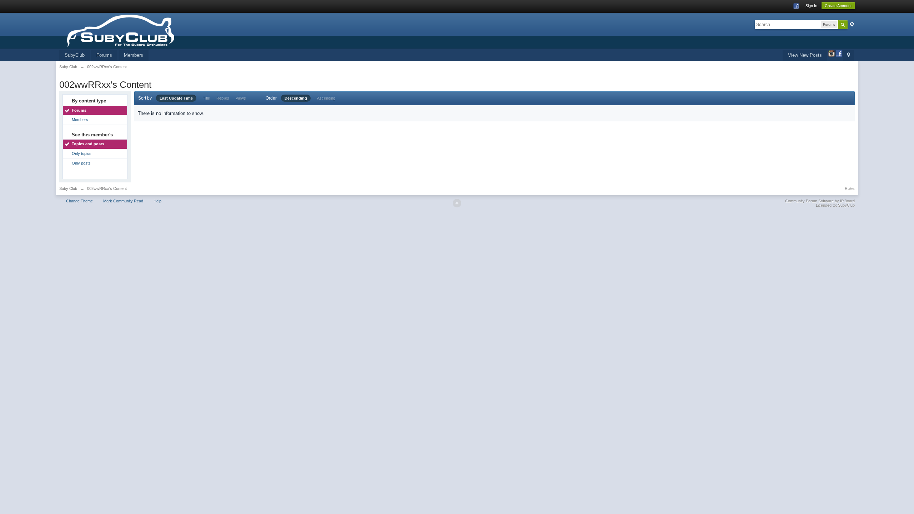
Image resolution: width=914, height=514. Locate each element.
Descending (296, 98)
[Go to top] (457, 203)
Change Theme (79, 201)
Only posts (81, 163)
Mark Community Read (123, 201)
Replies (222, 98)
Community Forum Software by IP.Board (820, 201)
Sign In (811, 6)
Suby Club (68, 188)
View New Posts (805, 55)
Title (206, 98)
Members (133, 55)
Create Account (838, 6)
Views (241, 98)
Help (157, 201)
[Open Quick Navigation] (848, 55)
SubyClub (75, 55)
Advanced (852, 24)
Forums (104, 55)
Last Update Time (176, 98)
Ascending (326, 98)
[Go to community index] (142, 30)
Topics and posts (88, 144)
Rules (850, 188)
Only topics (81, 153)
